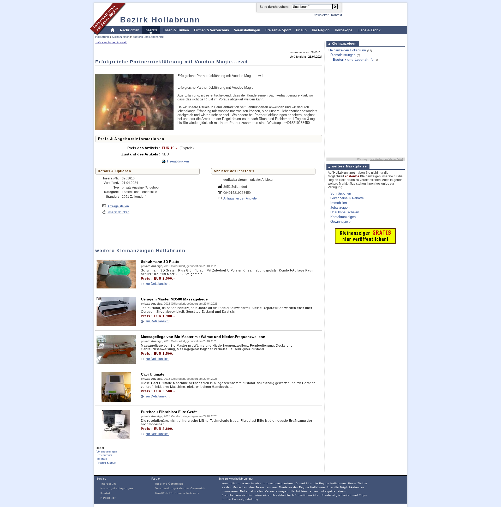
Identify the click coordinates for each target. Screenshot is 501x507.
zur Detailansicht (157, 284)
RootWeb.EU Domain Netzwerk (177, 493)
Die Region (321, 30)
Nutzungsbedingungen (116, 488)
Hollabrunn (102, 36)
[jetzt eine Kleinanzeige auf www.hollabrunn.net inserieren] (365, 243)
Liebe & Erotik (368, 30)
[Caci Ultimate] (116, 400)
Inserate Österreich (169, 483)
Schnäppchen (340, 193)
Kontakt (336, 15)
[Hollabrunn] (108, 35)
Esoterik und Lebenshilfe (148, 36)
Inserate (151, 30)
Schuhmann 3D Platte (160, 261)
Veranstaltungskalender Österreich (180, 488)
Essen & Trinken (176, 30)
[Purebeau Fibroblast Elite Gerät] (116, 438)
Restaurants (104, 455)
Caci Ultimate (152, 374)
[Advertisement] (190, 69)
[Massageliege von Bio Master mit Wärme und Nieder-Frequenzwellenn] (116, 363)
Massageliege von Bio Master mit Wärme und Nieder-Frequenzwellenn (203, 337)
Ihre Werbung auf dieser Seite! (386, 159)
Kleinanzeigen (120, 36)
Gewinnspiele (340, 222)
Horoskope (343, 30)
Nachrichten (129, 30)
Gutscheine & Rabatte (347, 198)
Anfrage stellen (118, 206)
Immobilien (338, 203)
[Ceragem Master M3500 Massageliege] (116, 325)
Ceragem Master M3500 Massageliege (174, 299)
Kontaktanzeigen (343, 217)
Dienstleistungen (342, 55)
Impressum (108, 483)
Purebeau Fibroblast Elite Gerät (169, 412)
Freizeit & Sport (278, 30)
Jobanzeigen (339, 207)
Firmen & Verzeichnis (211, 30)
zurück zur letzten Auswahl (111, 42)
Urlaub (301, 30)
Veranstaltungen (247, 30)
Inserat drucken (178, 161)
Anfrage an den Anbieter (240, 198)
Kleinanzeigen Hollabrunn (347, 50)
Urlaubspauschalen (344, 212)
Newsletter (321, 15)
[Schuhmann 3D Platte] (116, 288)
